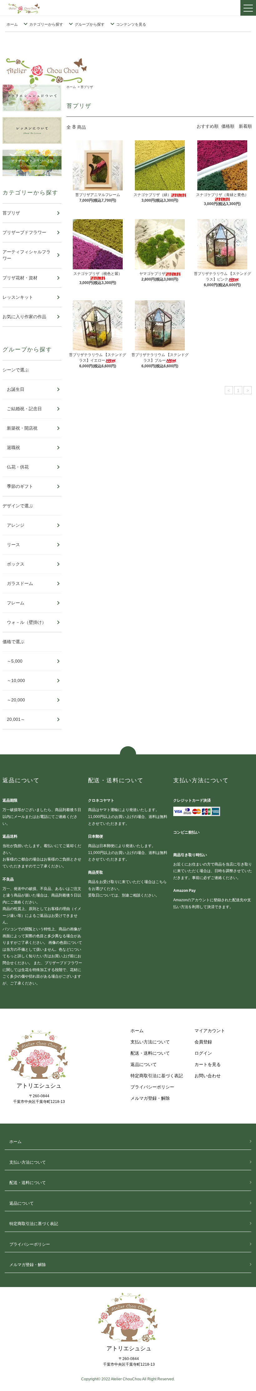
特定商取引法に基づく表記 (156, 1075)
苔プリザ (87, 87)
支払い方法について (150, 1041)
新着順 (245, 126)
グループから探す (90, 24)
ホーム (12, 24)
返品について (143, 1064)
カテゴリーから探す (46, 24)
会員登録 (203, 1041)
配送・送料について (150, 1053)
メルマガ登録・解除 (150, 1098)
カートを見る (207, 1064)
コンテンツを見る (131, 24)
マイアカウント (209, 1030)
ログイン (203, 1053)
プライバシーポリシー (152, 1086)
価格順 (227, 126)
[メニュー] (248, 8)
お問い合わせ (207, 1075)
